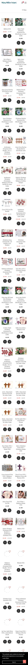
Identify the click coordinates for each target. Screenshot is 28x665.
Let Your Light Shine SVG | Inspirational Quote (7, 632)
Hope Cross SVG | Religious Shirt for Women (20, 632)
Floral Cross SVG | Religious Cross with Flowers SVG (20, 476)
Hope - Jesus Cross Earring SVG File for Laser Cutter (7, 420)
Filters (24, 10)
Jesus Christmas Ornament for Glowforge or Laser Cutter (7, 120)
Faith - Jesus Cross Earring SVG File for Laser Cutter (21, 393)
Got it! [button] (14, 662)
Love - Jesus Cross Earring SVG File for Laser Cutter (7, 393)
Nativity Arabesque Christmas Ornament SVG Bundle (7, 271)
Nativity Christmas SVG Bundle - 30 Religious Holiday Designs (21, 180)
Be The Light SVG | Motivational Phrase (20, 420)
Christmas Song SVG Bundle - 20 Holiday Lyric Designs (7, 242)
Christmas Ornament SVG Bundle (20, 241)
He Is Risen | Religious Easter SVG (7, 60)
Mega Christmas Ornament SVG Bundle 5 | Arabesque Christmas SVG (7, 532)
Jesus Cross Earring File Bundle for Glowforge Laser (20, 148)
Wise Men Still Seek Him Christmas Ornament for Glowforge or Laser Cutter (7, 300)
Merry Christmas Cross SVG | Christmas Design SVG (21, 448)
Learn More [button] (5, 658)
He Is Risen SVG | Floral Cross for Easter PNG (7, 447)
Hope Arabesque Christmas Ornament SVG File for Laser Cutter (20, 601)
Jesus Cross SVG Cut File (7, 502)
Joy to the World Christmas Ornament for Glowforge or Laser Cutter (20, 300)
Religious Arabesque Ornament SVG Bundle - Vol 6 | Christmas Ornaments (7, 364)
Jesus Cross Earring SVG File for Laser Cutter (7, 91)
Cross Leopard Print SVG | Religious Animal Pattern (7, 476)
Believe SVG (7, 29)
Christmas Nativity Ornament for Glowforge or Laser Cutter (20, 120)
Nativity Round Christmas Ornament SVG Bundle (20, 92)
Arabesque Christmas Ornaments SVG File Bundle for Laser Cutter (20, 213)
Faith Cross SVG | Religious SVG (21, 328)
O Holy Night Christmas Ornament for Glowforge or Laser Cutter (7, 331)
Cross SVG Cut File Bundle (7, 210)
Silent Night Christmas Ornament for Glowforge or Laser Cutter (20, 32)
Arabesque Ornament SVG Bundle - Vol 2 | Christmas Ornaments (7, 150)
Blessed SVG (20, 563)
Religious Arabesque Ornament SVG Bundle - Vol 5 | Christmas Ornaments (7, 567)
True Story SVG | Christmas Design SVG (21, 270)
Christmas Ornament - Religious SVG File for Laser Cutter (21, 360)
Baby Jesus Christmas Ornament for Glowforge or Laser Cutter (20, 62)
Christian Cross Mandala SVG (7, 599)
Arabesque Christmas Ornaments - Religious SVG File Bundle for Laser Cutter (7, 182)
